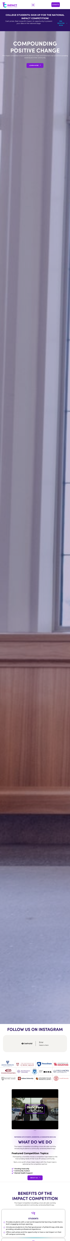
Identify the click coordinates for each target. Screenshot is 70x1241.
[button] (33, 5)
